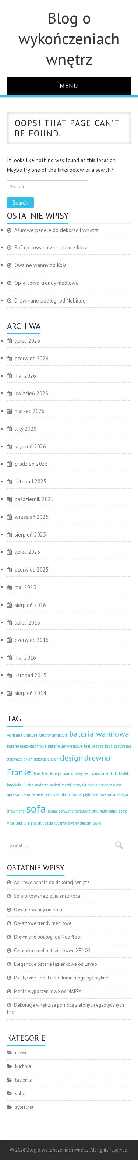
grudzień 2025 (31, 463)
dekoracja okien (19, 759)
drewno (97, 757)
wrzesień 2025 (32, 516)
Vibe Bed (14, 823)
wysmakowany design (72, 823)
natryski (79, 784)
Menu (69, 85)
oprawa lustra (18, 794)
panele (37, 794)
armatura (60, 735)
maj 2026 (25, 375)
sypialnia (24, 1107)
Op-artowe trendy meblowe (46, 282)
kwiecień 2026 (31, 393)
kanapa (56, 773)
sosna (52, 811)
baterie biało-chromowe (26, 746)
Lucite (28, 784)
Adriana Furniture (22, 735)
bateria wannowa (99, 734)
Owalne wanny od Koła (40, 265)
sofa (36, 808)
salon (21, 1093)
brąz (109, 746)
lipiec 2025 (27, 551)
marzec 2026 (30, 411)
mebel (55, 784)
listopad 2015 (30, 675)
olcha (117, 784)
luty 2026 (25, 428)
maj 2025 (25, 587)
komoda (97, 773)
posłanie (74, 794)
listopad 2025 (30, 481)
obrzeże (105, 784)
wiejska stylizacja (38, 823)
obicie (92, 784)
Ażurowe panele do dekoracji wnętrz (56, 230)
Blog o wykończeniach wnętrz (69, 38)
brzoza (97, 746)
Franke (19, 772)
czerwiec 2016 (32, 639)
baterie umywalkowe (65, 746)
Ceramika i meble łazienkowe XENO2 (52, 950)
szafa (122, 811)
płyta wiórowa (94, 794)
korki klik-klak (117, 773)
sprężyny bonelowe (75, 811)
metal (66, 784)
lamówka (14, 784)
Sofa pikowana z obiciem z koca (51, 247)
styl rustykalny (104, 811)
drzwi (20, 1052)
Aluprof (45, 735)
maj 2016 (25, 657)
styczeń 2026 (30, 446)
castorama (122, 746)
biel (87, 746)
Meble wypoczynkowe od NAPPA (48, 991)
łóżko (97, 823)
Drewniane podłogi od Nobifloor (51, 300)
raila (111, 794)
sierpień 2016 (30, 604)
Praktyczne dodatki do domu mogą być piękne (61, 978)
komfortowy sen (76, 773)
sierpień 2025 (30, 534)
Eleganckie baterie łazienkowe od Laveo (55, 964)
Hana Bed (40, 773)
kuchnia (23, 1066)
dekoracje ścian (46, 759)
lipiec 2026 (27, 340)
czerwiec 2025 (32, 569)
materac (41, 784)
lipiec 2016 (27, 622)
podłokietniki (55, 794)
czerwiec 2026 (32, 358)
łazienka (23, 1080)
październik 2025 (34, 499)
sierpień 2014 (30, 692)
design (71, 757)
